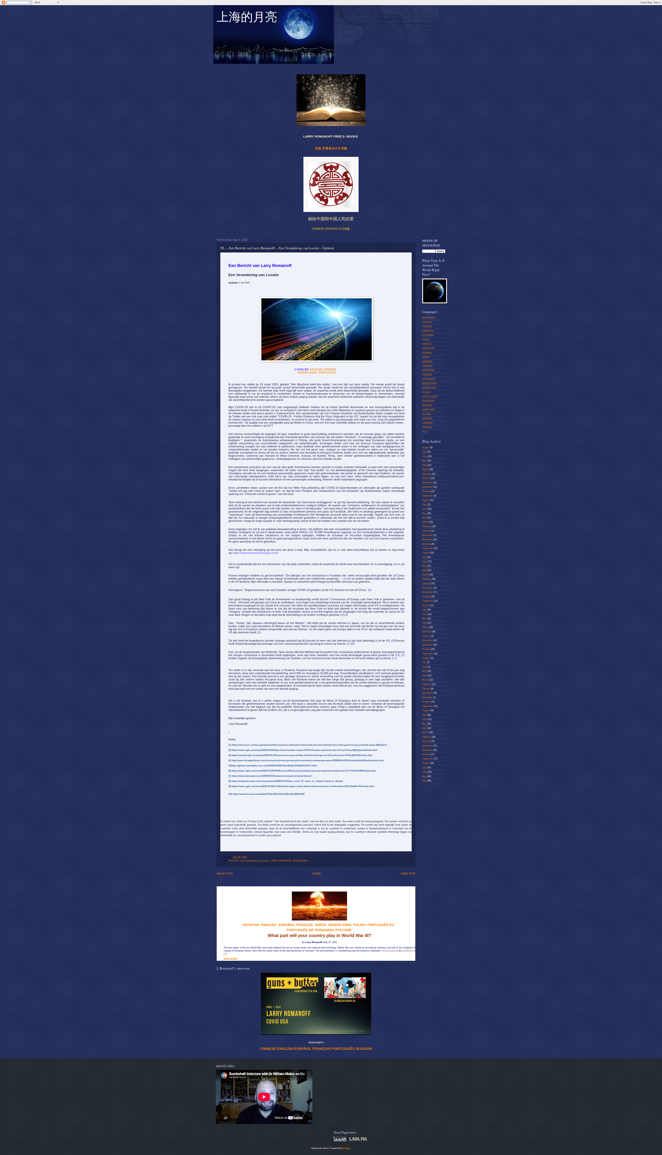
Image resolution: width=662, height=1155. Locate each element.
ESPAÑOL (302, 1049)
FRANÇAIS (304, 925)
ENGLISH (285, 1049)
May (424, 460)
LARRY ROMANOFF (280, 860)
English (426, 339)
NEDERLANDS (300, 860)
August (425, 447)
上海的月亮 (247, 18)
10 (413, 950)
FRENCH (426, 344)
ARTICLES (233, 860)
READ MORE (230, 959)
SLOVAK (426, 414)
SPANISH (427, 418)
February (426, 474)
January (426, 478)
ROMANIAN (428, 401)
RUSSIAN (364, 1049)
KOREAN (427, 374)
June (424, 456)
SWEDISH (427, 423)
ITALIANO (427, 366)
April (424, 465)
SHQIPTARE (428, 409)
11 (225, 954)
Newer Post (225, 873)
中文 (424, 431)
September (427, 495)
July (424, 451)
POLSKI (426, 392)
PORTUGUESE (430, 396)
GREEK (426, 357)
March (425, 469)
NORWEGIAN (429, 388)
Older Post (408, 873)
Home (317, 873)
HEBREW (427, 361)
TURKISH (427, 427)
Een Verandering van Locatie (254, 860)
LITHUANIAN (428, 379)
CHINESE (268, 1049)
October (426, 491)
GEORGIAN (428, 348)
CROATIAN (428, 331)
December (427, 482)
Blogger (346, 1148)
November (427, 487)
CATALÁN (427, 322)
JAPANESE (428, 370)
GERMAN (427, 353)
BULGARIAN (428, 317)
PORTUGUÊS (343, 1049)
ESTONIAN (428, 335)
